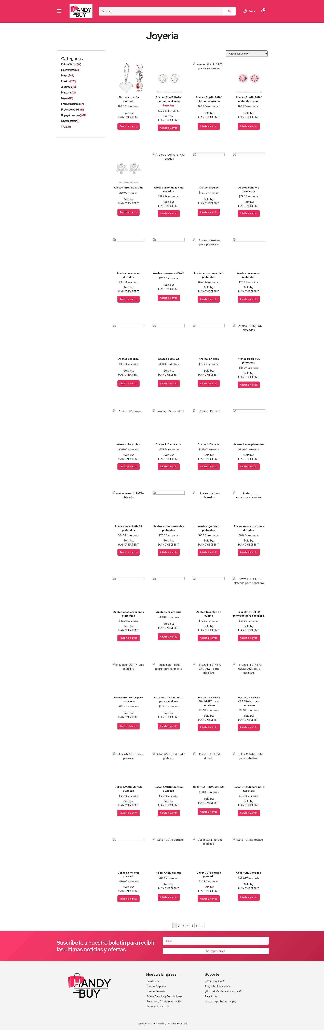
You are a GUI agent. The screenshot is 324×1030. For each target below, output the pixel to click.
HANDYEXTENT (128, 117)
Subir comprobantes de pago (221, 1001)
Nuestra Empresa (156, 986)
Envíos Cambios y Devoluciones (164, 996)
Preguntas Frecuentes (217, 986)
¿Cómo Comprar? (214, 981)
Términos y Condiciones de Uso (165, 1001)
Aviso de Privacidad (158, 1006)
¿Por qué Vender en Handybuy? (223, 991)
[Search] (229, 11)
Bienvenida (153, 981)
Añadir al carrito (128, 126)
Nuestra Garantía (156, 991)
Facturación (211, 996)
